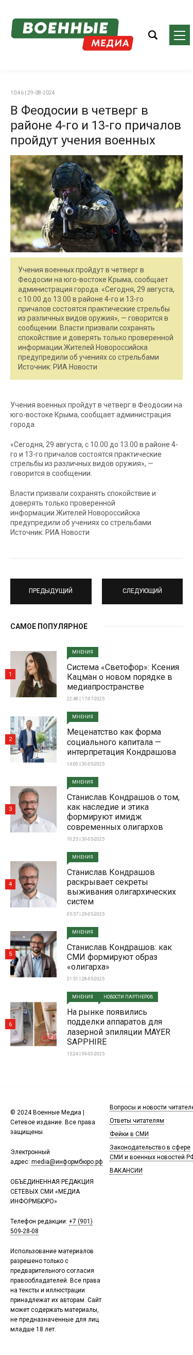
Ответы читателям (137, 1120)
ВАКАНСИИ (126, 1170)
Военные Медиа (72, 34)
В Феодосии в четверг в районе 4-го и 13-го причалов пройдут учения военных (95, 125)
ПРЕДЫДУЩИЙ (50, 587)
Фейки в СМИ (129, 1134)
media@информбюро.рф (67, 1161)
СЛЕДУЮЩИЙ (142, 587)
